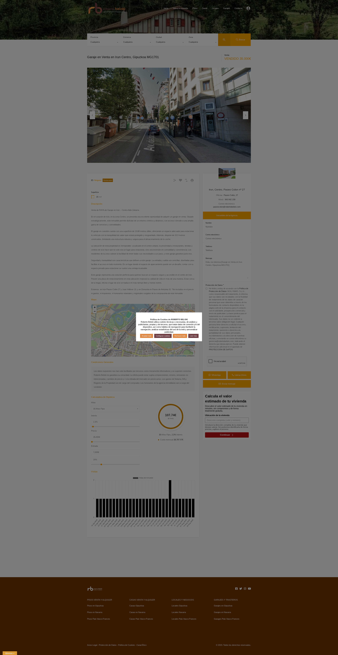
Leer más (193, 336)
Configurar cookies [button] (163, 336)
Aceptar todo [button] (146, 336)
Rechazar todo (180, 336)
